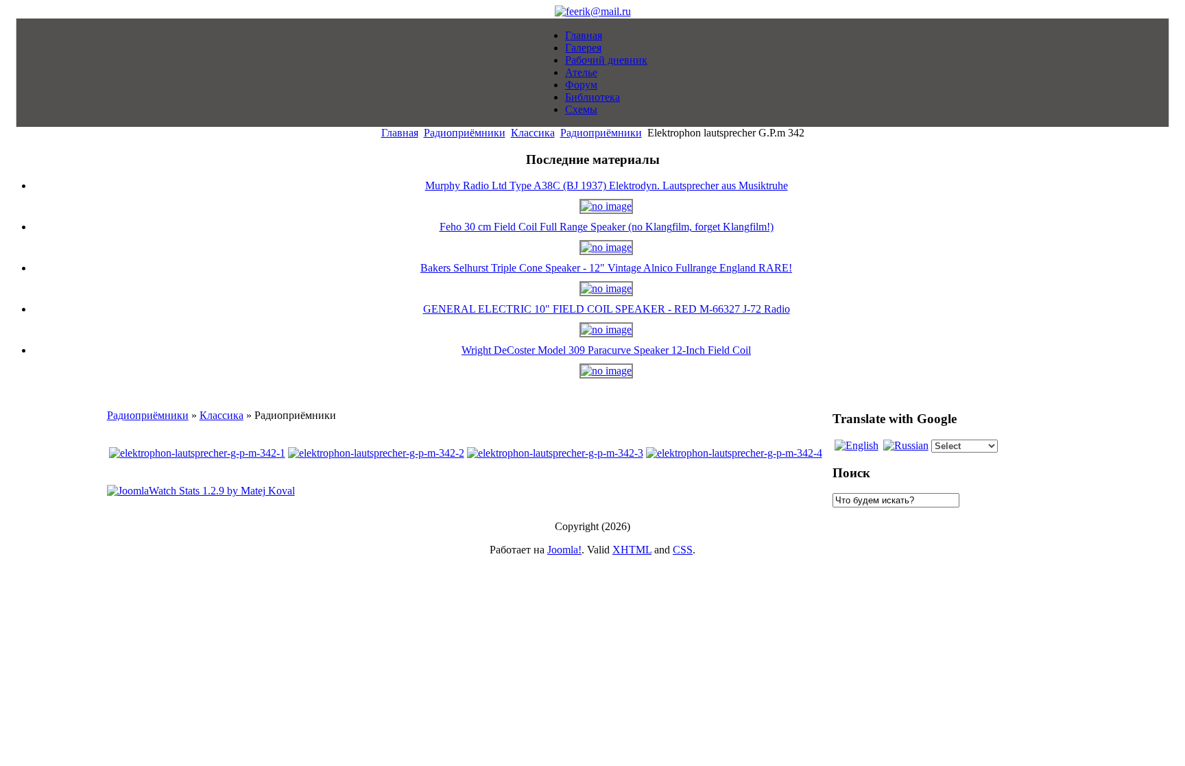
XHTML (631, 549)
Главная (399, 133)
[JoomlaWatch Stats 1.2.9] (201, 490)
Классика (533, 133)
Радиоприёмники (464, 133)
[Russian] (906, 445)
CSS (683, 549)
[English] (856, 445)
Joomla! (564, 549)
